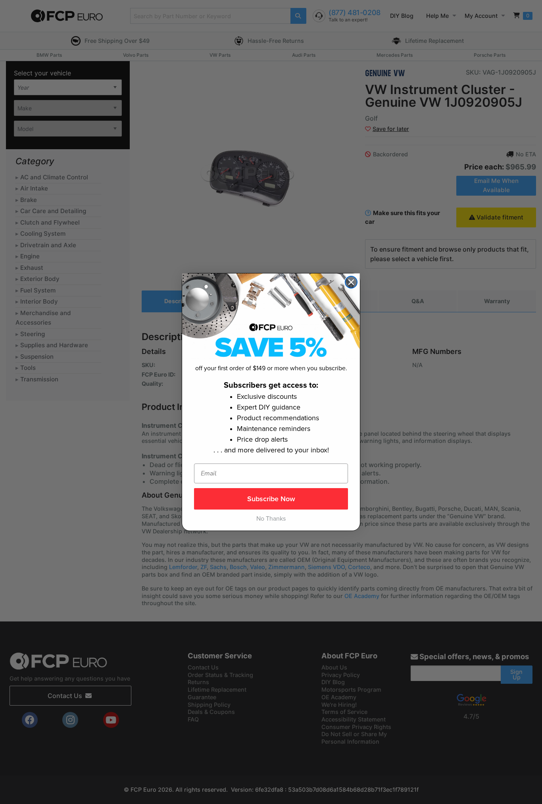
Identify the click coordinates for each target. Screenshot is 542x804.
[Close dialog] (351, 282)
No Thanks (271, 519)
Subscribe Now (271, 498)
